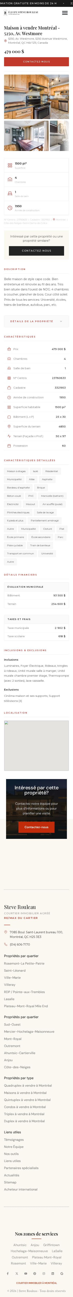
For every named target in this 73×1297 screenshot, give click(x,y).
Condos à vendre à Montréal (25, 1107)
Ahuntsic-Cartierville (19, 1053)
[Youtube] (25, 1273)
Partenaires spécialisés (21, 1168)
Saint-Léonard (15, 970)
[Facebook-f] (7, 1273)
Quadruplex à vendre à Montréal (28, 1085)
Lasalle (9, 999)
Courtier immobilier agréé (27, 913)
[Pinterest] (34, 1273)
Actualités (11, 1175)
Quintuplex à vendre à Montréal (27, 1100)
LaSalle (57, 1251)
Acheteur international (21, 1189)
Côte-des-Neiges (17, 1067)
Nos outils (11, 1154)
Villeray (9, 985)
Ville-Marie (12, 977)
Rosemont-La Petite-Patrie (24, 963)
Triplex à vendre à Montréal (24, 1114)
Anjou (8, 1060)
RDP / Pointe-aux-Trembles (24, 992)
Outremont (12, 1046)
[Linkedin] (52, 1273)
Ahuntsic (20, 1245)
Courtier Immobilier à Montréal (36, 1283)
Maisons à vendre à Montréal (25, 1093)
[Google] (61, 1273)
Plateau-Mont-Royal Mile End (26, 1006)
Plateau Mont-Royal (46, 1257)
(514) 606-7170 (20, 944)
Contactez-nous (36, 61)
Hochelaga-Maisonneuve (29, 1251)
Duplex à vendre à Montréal (24, 1121)
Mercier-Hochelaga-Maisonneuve (29, 1031)
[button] (64, 12)
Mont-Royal (12, 1039)
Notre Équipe (14, 1147)
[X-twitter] (16, 1273)
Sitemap (10, 1182)
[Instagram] (43, 1273)
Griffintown (51, 1245)
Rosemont (18, 1263)
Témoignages (14, 1140)
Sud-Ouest (12, 1024)
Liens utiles (12, 1161)
